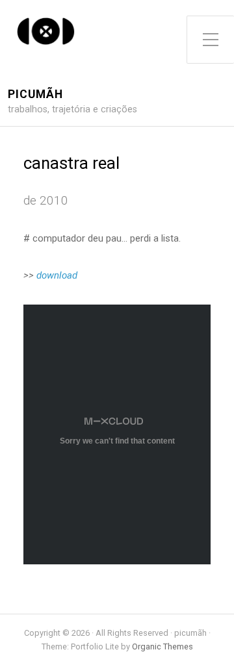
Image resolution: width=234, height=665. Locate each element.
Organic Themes (162, 646)
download (56, 275)
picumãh (35, 94)
